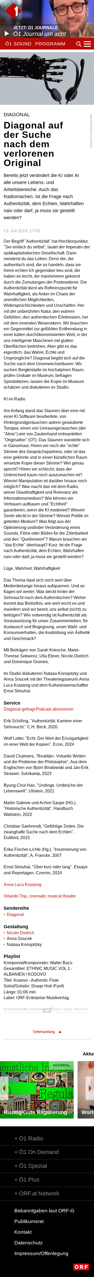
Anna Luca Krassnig (22, 884)
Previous (4, 1088)
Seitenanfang (44, 1031)
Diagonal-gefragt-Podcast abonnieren (38, 709)
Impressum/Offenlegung (41, 1253)
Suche (78, 44)
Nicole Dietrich (20, 933)
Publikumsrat (29, 1221)
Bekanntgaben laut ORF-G (44, 1210)
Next (90, 1088)
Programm (50, 43)
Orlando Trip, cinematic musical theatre (40, 896)
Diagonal (15, 914)
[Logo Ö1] (13, 11)
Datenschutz (28, 1242)
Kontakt (23, 1232)
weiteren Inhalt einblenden (47, 1008)
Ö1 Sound (18, 43)
